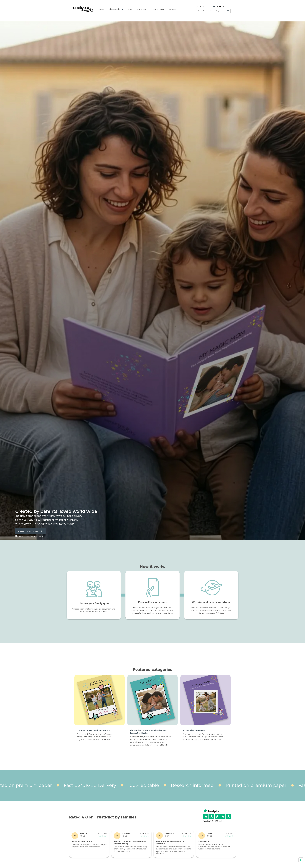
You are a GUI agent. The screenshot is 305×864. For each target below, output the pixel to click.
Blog (129, 9)
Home (101, 9)
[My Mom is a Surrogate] (205, 700)
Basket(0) (220, 6)
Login (202, 6)
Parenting (142, 9)
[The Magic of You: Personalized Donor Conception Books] (152, 700)
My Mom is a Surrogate (194, 730)
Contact (172, 9)
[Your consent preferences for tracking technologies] (301, 860)
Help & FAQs (158, 9)
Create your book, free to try (30, 531)
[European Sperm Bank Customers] (99, 700)
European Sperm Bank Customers (93, 730)
